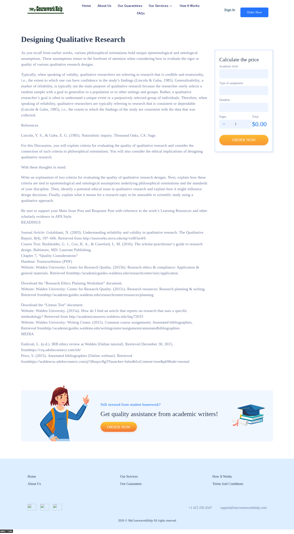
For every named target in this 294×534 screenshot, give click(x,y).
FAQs (141, 13)
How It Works (190, 6)
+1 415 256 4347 (200, 507)
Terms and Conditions (227, 484)
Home (86, 6)
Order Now (254, 12)
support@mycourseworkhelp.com (243, 507)
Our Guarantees (130, 6)
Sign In (229, 10)
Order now (244, 140)
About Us (104, 6)
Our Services (158, 6)
